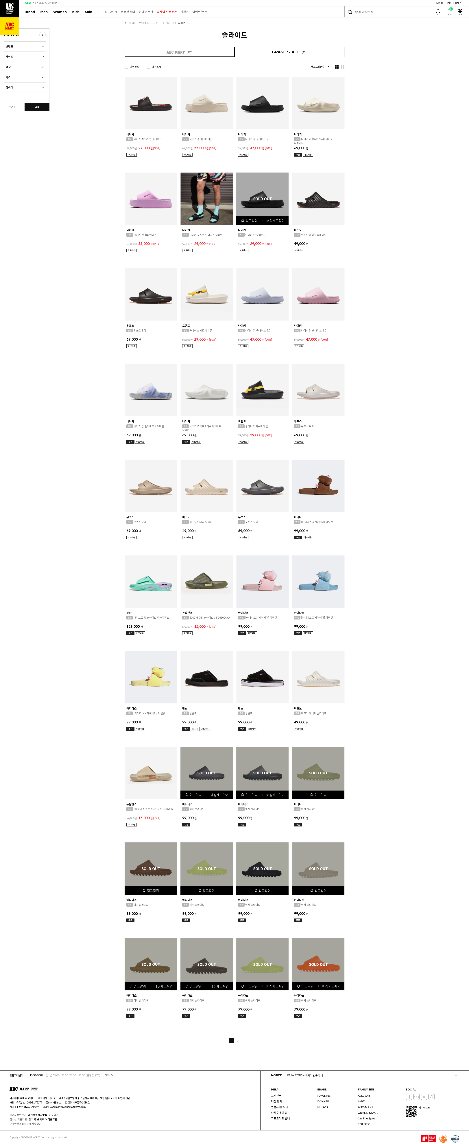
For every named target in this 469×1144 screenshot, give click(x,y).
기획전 (184, 12)
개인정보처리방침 (37, 1115)
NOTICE (276, 1075)
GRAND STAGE (368, 1112)
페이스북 (409, 1097)
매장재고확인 (275, 220)
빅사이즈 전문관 (167, 12)
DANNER (323, 1101)
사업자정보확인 (18, 1115)
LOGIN (439, 3)
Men (44, 12)
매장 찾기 (276, 1101)
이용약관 (53, 1115)
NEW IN (111, 12)
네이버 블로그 (416, 1097)
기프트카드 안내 (280, 1118)
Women (60, 12)
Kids (76, 12)
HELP (458, 3)
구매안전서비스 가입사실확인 (25, 1123)
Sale (88, 12)
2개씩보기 (342, 67)
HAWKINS (323, 1095)
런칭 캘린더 (128, 12)
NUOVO (322, 1107)
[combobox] (160, 23)
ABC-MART (365, 1107)
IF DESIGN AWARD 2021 (428, 1139)
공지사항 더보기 (456, 1075)
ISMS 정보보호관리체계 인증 (455, 1139)
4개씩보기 (337, 67)
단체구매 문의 (279, 1112)
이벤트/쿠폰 (199, 12)
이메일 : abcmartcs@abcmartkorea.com (64, 1107)
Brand (30, 12)
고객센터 (276, 1095)
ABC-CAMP (366, 1095)
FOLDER (364, 1124)
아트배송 (134, 67)
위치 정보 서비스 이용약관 (43, 1119)
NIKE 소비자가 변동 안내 (300, 1075)
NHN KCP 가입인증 (443, 1139)
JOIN (449, 3)
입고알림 (251, 220)
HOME (131, 22)
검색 (349, 11)
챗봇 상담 (109, 1075)
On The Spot (366, 1118)
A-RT (361, 1101)
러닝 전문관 (146, 12)
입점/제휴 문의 (279, 1107)
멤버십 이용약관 (18, 1119)
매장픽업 (157, 67)
